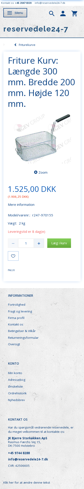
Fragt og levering (20, 311)
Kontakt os (15, 324)
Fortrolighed (16, 305)
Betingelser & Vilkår (22, 331)
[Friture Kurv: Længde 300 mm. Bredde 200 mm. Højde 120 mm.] (42, 138)
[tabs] (52, 13)
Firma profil (16, 318)
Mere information (21, 204)
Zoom (43, 172)
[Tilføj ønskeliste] (13, 256)
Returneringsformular (23, 338)
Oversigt (14, 344)
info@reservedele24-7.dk (50, 2)
